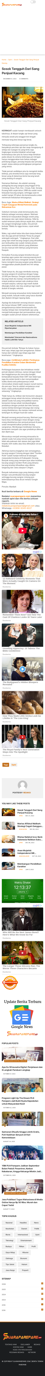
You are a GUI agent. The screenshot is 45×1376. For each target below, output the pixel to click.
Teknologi (9, 1240)
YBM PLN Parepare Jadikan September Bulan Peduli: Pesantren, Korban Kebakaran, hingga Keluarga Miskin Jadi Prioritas (21, 1169)
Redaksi (37, 1344)
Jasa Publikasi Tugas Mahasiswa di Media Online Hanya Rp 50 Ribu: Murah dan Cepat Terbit (22, 1202)
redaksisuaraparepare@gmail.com (18, 506)
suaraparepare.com (20, 496)
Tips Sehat (10, 1264)
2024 (22, 1294)
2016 (22, 1310)
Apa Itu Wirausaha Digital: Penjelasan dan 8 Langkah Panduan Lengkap (22, 1068)
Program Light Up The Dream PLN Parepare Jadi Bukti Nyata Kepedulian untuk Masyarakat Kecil (20, 1101)
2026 (22, 1284)
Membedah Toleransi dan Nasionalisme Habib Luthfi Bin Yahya (21, 338)
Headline (23, 1223)
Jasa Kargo (10, 1270)
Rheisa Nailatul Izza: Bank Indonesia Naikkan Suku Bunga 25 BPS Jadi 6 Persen (29, 838)
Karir (30, 1347)
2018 (22, 1304)
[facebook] (4, 772)
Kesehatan (23, 829)
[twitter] (9, 772)
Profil (34, 1246)
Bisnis (8, 1235)
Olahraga (9, 1258)
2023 (22, 1300)
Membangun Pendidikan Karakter (18, 333)
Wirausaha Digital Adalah (15, 1061)
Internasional (23, 1235)
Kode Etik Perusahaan (22, 1350)
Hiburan (25, 1252)
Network (32, 1352)
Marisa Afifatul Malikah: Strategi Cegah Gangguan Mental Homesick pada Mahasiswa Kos (20, 204)
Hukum (24, 1264)
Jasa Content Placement (15, 1193)
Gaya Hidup (10, 1252)
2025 (22, 1289)
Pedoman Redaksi (16, 1352)
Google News (30, 491)
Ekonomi (23, 1258)
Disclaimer (25, 1344)
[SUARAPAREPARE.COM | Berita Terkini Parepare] (12, 5)
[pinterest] (18, 772)
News (36, 1223)
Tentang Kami (11, 1344)
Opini (10, 60)
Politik (36, 1229)
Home (4, 60)
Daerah (24, 1229)
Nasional (9, 1223)
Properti (25, 1270)
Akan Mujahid (24, 856)
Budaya (9, 1246)
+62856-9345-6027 (22, 508)
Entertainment (26, 1240)
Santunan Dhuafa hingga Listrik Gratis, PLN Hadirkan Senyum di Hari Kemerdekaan (21, 1135)
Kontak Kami (18, 1347)
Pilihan (21, 1246)
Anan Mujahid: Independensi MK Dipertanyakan (18, 327)
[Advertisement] (22, 32)
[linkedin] (23, 772)
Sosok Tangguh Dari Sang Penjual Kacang (29, 811)
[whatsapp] (13, 772)
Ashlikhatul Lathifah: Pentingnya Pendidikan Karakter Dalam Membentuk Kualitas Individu (20, 362)
